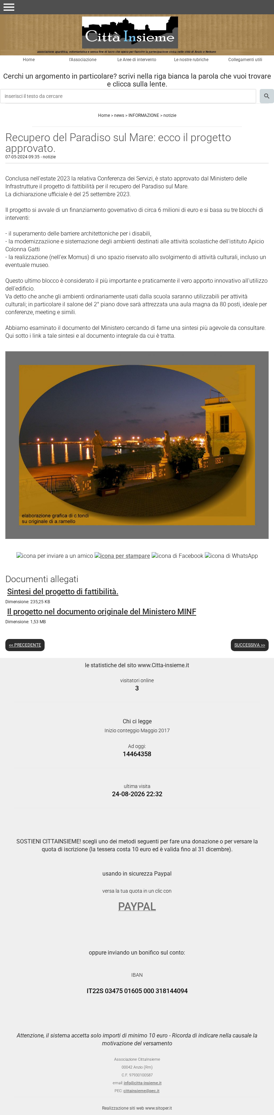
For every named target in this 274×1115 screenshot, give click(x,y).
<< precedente (25, 645)
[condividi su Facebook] (177, 555)
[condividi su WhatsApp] (231, 555)
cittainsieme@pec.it (141, 1091)
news (119, 115)
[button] (9, 7)
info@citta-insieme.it (143, 1083)
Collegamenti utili (245, 59)
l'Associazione (82, 59)
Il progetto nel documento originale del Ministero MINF (101, 611)
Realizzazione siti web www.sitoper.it (137, 1108)
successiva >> (249, 645)
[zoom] (137, 537)
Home (29, 59)
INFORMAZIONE (143, 115)
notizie (169, 115)
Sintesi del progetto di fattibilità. (62, 591)
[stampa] (122, 555)
